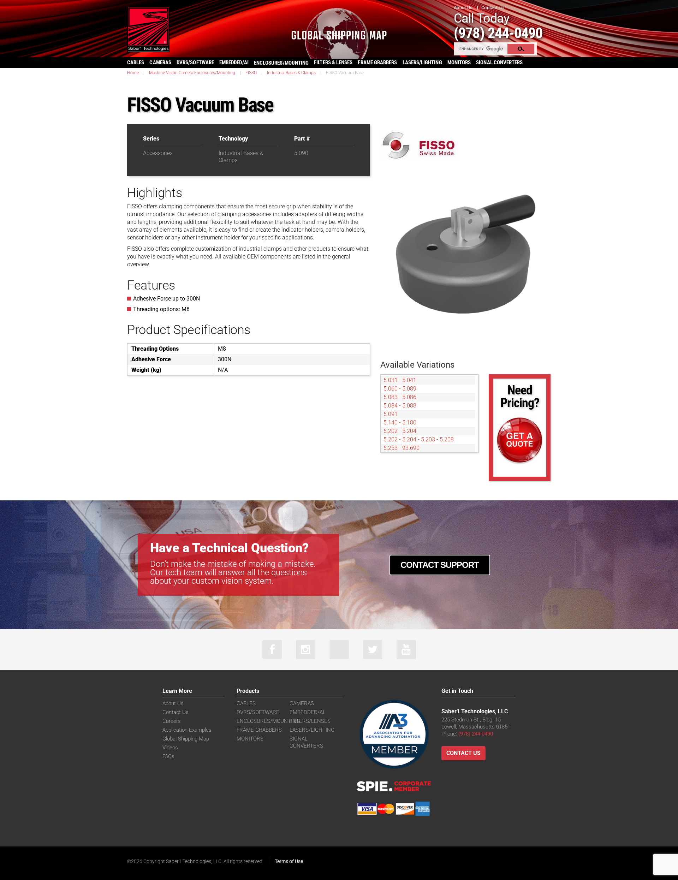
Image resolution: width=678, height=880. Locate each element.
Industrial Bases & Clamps (291, 72)
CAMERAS (160, 62)
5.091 (390, 414)
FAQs (168, 756)
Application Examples (187, 730)
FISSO (251, 72)
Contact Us (492, 7)
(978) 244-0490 (498, 33)
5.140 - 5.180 (399, 422)
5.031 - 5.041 (399, 380)
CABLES (135, 62)
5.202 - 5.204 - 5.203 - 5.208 (418, 439)
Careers (171, 721)
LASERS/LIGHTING (422, 62)
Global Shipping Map (185, 739)
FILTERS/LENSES (310, 721)
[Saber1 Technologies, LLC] (148, 28)
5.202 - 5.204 (399, 431)
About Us (463, 7)
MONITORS (459, 62)
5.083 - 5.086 (399, 397)
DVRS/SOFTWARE (195, 62)
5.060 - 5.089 (399, 388)
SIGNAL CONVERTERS (499, 62)
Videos (170, 747)
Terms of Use (289, 861)
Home (133, 72)
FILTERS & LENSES (333, 62)
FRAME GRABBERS (377, 62)
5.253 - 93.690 (401, 448)
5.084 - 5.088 (399, 405)
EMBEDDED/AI (234, 62)
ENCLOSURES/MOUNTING (268, 721)
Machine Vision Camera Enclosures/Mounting (192, 72)
